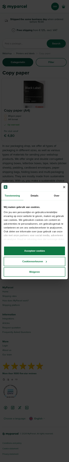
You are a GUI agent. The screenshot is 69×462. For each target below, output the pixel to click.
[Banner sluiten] (64, 187)
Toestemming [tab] (12, 195)
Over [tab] (56, 195)
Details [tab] (35, 195)
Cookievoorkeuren (32, 261)
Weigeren (34, 271)
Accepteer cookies (34, 250)
